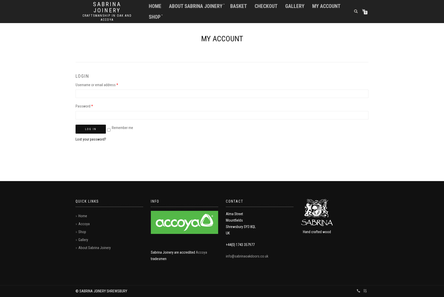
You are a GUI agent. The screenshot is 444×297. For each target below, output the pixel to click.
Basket (238, 6)
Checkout (266, 6)
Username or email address (97, 85)
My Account (326, 6)
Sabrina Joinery (107, 7)
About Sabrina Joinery (196, 6)
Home (155, 6)
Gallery (294, 6)
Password (84, 106)
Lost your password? (91, 139)
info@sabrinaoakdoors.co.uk (247, 256)
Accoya (84, 224)
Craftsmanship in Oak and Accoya (107, 18)
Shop (155, 17)
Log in (90, 129)
